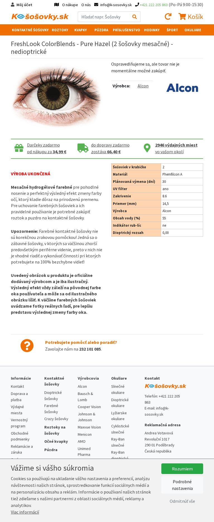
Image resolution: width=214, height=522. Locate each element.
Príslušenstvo (126, 30)
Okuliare (192, 30)
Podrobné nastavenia (182, 485)
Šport (172, 30)
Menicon (85, 434)
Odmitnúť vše (182, 501)
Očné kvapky (56, 441)
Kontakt (17, 386)
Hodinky (151, 30)
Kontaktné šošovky (30, 30)
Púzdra (101, 30)
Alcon (143, 85)
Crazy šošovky (56, 418)
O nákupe (70, 4)
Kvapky (80, 30)
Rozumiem (182, 468)
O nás (86, 4)
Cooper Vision (89, 406)
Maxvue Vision (89, 427)
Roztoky (60, 30)
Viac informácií (25, 512)
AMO (82, 441)
